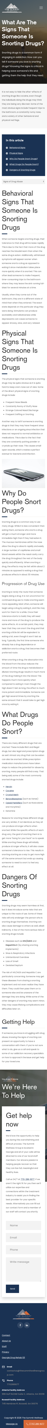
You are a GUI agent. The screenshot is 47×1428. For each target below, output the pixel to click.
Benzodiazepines (14, 798)
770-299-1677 (27, 1179)
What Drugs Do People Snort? (24, 164)
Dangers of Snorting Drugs (22, 169)
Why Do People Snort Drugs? (23, 158)
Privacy (5, 1352)
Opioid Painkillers (14, 802)
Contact (6, 1335)
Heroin (9, 786)
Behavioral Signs (17, 147)
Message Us (12, 1423)
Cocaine (10, 790)
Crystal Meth (12, 794)
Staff (4, 1346)
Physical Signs (16, 153)
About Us (6, 1340)
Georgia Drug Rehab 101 (13, 1357)
